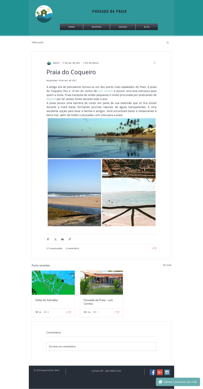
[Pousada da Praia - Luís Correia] (101, 283)
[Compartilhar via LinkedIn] (62, 239)
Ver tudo (167, 265)
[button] (167, 42)
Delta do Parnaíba (46, 300)
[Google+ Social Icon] (160, 372)
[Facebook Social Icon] (152, 372)
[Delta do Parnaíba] (53, 283)
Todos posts (37, 42)
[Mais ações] (154, 63)
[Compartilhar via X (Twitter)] (55, 239)
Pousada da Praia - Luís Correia (98, 301)
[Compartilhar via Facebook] (48, 239)
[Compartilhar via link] (69, 239)
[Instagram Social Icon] (167, 372)
